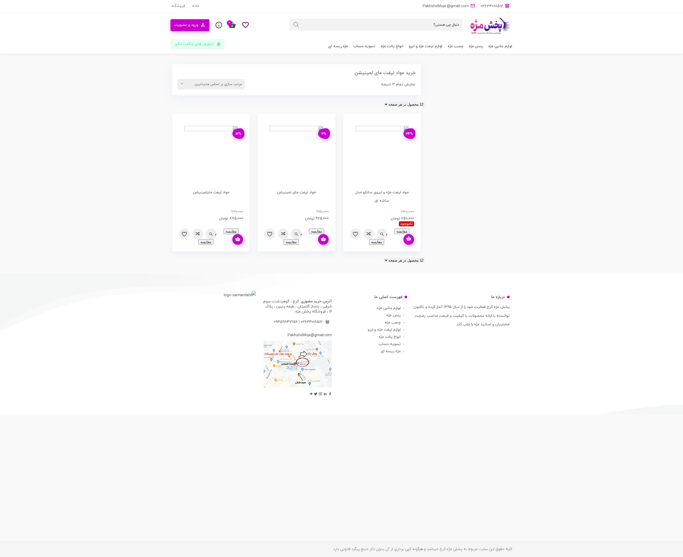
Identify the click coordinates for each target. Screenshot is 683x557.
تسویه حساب (364, 46)
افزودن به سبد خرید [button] (323, 239)
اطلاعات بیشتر (408, 239)
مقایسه (368, 234)
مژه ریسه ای (338, 46)
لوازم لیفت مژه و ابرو (425, 46)
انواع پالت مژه (392, 46)
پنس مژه (476, 46)
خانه (195, 6)
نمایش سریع (386, 234)
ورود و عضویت (186, 24)
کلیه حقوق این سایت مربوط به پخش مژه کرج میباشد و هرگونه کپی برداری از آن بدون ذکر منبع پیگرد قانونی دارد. (422, 549)
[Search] (296, 25)
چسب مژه (455, 46)
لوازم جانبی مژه (500, 46)
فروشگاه (178, 6)
